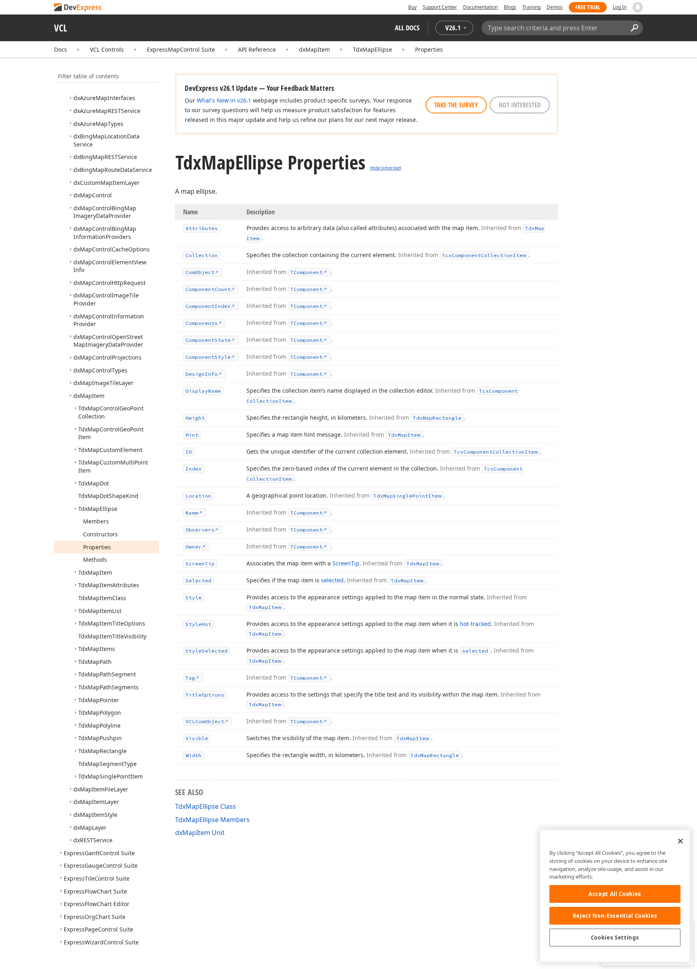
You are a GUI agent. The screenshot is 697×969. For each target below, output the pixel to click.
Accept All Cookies (614, 894)
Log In (619, 7)
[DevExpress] (78, 8)
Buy (412, 7)
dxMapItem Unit (200, 832)
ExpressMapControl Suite (181, 49)
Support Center (440, 7)
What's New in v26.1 (224, 100)
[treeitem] (104, 98)
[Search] (634, 28)
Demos (555, 7)
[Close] (680, 841)
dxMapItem (314, 49)
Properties (429, 49)
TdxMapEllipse (372, 49)
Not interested (520, 104)
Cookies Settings (615, 937)
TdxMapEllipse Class (205, 806)
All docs (407, 27)
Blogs (510, 7)
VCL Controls (107, 49)
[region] (615, 896)
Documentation (480, 7)
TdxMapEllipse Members (212, 819)
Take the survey (456, 104)
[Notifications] (637, 7)
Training (531, 7)
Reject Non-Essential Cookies (615, 915)
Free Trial (587, 7)
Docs (60, 49)
